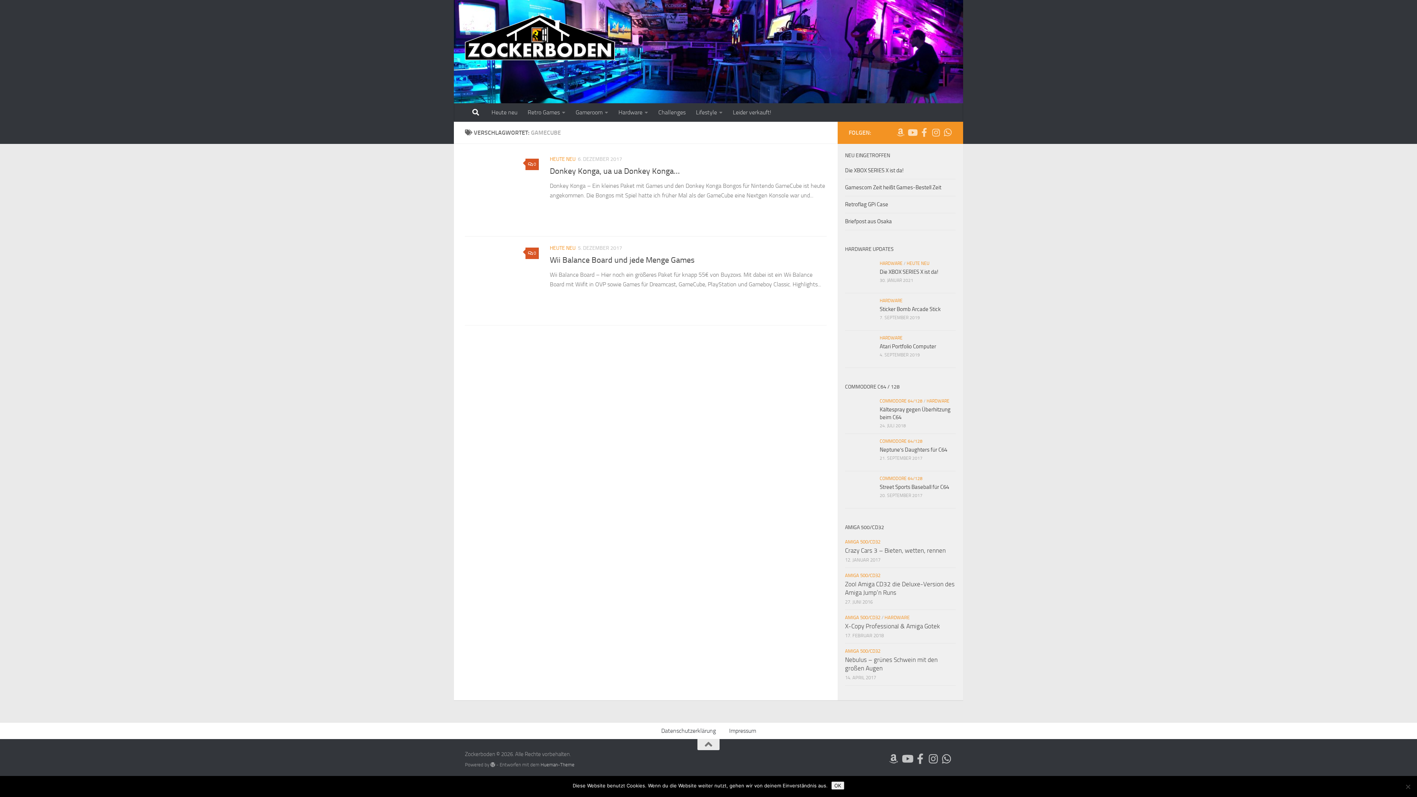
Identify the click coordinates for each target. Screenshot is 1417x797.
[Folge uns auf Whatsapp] (947, 132)
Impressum (742, 730)
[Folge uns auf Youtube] (912, 132)
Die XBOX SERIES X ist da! (874, 170)
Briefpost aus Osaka (868, 221)
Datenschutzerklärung (688, 730)
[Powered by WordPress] (492, 764)
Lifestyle (706, 112)
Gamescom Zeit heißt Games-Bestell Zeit (893, 187)
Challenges (672, 112)
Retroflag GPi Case (866, 204)
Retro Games (544, 112)
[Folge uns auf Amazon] (900, 132)
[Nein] (1407, 786)
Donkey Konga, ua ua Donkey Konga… (615, 171)
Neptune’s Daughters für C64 (913, 449)
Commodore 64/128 (901, 401)
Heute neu (504, 112)
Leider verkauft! (752, 112)
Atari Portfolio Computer (908, 346)
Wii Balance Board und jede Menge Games (622, 260)
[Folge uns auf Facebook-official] (924, 132)
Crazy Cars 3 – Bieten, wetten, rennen (895, 550)
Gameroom (589, 112)
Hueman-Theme (558, 764)
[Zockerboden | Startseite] (540, 38)
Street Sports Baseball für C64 (914, 487)
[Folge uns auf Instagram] (935, 132)
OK (837, 786)
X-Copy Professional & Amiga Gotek (892, 626)
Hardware (630, 112)
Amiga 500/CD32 (862, 542)
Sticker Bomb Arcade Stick (910, 309)
